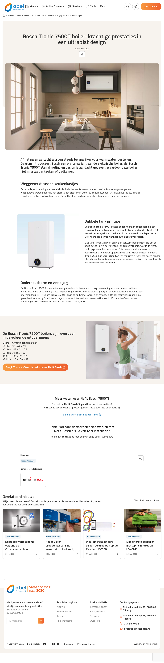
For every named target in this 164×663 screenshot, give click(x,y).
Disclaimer (68, 644)
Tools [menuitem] (93, 6)
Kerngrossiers (97, 611)
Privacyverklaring (86, 644)
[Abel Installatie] (14, 7)
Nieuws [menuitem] (33, 6)
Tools (60, 616)
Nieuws (11, 15)
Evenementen (64, 611)
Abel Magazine (64, 621)
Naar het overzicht (144, 500)
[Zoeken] (127, 6)
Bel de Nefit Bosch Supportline (80, 414)
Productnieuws (23, 15)
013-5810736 (131, 623)
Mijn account (135, 6)
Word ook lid (151, 6)
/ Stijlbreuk (151, 644)
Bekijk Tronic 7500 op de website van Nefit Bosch (34, 367)
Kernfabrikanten (98, 607)
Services (94, 616)
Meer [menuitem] (103, 6)
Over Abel (95, 621)
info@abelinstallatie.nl (136, 629)
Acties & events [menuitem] (55, 6)
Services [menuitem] (77, 6)
